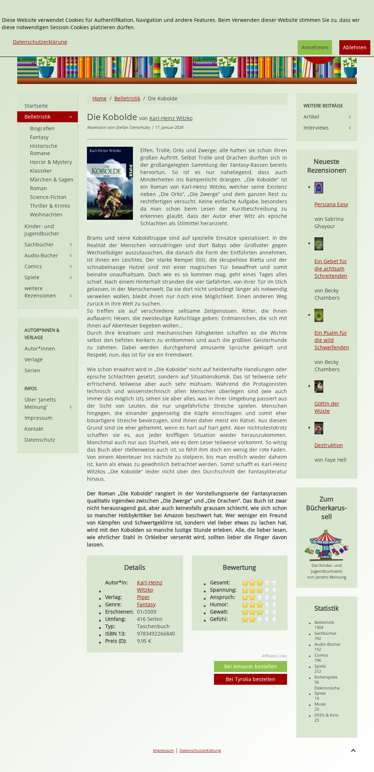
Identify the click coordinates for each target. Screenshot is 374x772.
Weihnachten (46, 214)
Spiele (31, 277)
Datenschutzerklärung (200, 750)
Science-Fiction (48, 196)
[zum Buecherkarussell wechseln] (327, 544)
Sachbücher (39, 244)
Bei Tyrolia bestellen (250, 679)
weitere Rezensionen (40, 292)
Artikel (311, 116)
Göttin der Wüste (326, 407)
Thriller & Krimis (50, 205)
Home (99, 98)
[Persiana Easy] (318, 187)
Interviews (316, 127)
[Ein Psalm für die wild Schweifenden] (318, 314)
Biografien (42, 128)
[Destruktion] (318, 427)
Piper (143, 597)
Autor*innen (39, 348)
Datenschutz (39, 439)
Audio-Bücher (41, 255)
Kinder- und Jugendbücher (41, 230)
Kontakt (33, 428)
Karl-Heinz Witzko (170, 118)
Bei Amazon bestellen (250, 666)
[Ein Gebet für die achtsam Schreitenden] (318, 243)
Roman (38, 188)
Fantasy (146, 604)
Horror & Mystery (51, 161)
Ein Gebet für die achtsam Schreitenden (330, 268)
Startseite (36, 105)
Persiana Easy (331, 204)
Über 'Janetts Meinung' (40, 403)
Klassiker (41, 170)
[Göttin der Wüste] (318, 386)
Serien (32, 370)
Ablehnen (355, 47)
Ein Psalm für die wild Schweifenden (331, 340)
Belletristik (127, 98)
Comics (33, 266)
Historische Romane (43, 149)
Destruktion (328, 445)
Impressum (38, 417)
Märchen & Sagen (51, 179)
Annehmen (314, 47)
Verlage (33, 359)
